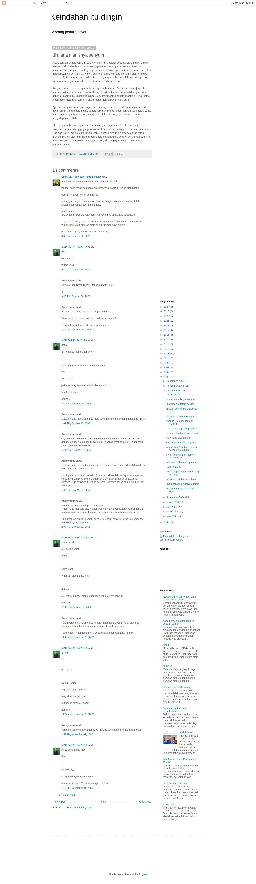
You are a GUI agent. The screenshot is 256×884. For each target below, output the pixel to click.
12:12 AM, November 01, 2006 (77, 637)
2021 (167, 320)
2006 (167, 377)
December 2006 (175, 381)
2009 (167, 363)
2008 (167, 367)
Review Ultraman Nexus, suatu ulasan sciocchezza (180, 598)
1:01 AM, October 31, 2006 (75, 423)
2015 (167, 334)
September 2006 (175, 497)
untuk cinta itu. (174, 467)
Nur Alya (167, 666)
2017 (167, 330)
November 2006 (175, 385)
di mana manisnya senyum (180, 399)
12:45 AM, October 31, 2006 (76, 403)
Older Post (145, 801)
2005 (167, 522)
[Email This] (107, 154)
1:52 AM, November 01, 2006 (77, 734)
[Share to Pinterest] (122, 154)
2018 (167, 325)
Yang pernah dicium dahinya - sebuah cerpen (179, 622)
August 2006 (173, 502)
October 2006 (174, 390)
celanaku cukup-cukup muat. (181, 462)
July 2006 (172, 507)
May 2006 (172, 516)
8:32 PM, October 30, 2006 (75, 236)
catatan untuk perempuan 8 (181, 428)
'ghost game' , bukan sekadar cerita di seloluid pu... (182, 448)
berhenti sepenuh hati (175, 783)
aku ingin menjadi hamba (177, 687)
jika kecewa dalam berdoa (180, 404)
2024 (167, 306)
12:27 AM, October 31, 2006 (76, 329)
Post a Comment (66, 794)
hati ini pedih (173, 394)
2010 (167, 358)
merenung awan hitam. (178, 437)
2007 (167, 372)
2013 (167, 344)
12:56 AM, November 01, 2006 (77, 714)
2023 (167, 311)
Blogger (142, 874)
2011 (167, 353)
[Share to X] (114, 154)
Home (102, 801)
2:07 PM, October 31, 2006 (75, 526)
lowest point (169, 804)
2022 (167, 316)
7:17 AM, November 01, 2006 (77, 788)
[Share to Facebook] (118, 154)
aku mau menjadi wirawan (180, 416)
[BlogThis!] (111, 154)
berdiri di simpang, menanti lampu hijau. (181, 456)
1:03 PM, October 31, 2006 (75, 490)
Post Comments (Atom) (79, 807)
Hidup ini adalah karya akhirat (182, 484)
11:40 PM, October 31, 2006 (76, 607)
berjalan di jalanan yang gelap (182, 433)
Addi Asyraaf (186, 732)
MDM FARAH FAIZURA (74, 247)
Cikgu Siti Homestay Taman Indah (80, 176)
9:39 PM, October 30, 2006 (75, 269)
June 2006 (172, 511)
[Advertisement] (176, 107)
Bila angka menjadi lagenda (181, 442)
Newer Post (59, 801)
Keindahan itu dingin (86, 16)
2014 (167, 339)
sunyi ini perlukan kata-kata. (181, 479)
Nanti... (167, 645)
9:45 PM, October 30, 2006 (75, 296)
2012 (167, 349)
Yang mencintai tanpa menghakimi (175, 709)
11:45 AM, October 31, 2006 (76, 450)
